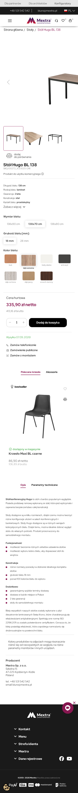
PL (69, 10)
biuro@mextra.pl (47, 10)
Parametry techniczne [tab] (44, 485)
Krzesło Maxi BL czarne (25, 453)
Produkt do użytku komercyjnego (22, 174)
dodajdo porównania (22, 156)
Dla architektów (38, 3)
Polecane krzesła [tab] (30, 372)
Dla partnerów (13, 3)
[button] (67, 708)
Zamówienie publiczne (24, 350)
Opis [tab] (23, 485)
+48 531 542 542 (20, 10)
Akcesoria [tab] (51, 372)
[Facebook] (62, 758)
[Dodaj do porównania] (65, 399)
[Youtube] (69, 758)
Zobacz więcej (14, 207)
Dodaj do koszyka (47, 322)
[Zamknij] (74, 703)
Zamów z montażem (23, 355)
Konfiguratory (63, 3)
